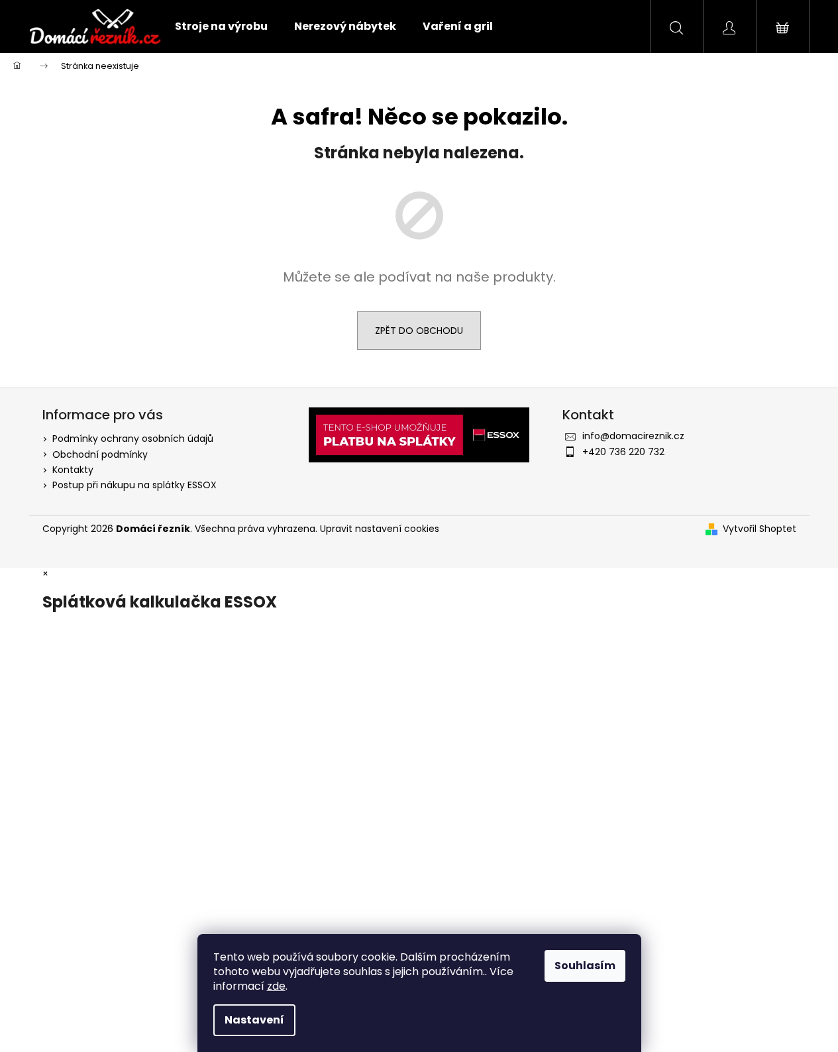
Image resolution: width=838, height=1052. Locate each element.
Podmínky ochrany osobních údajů (132, 438)
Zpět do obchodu (419, 330)
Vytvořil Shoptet (759, 529)
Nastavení (254, 1019)
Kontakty (72, 469)
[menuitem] (221, 26)
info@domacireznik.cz (633, 436)
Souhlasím (584, 965)
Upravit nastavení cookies (379, 528)
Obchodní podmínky (100, 454)
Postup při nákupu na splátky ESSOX (134, 485)
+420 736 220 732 (623, 451)
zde (276, 986)
